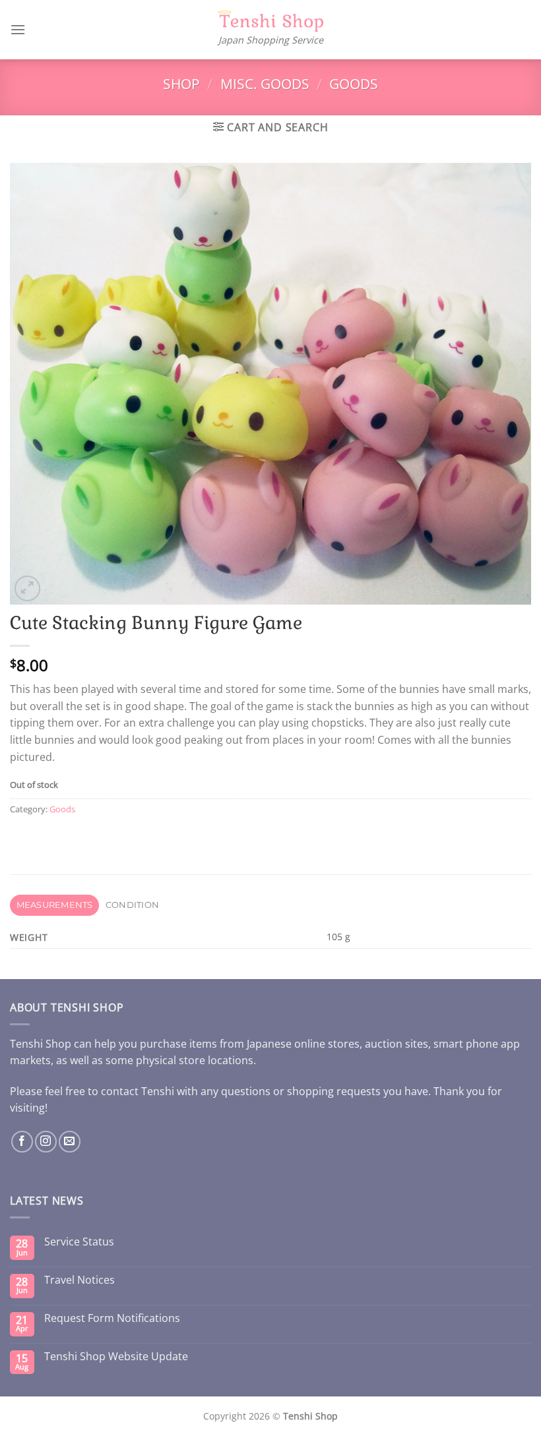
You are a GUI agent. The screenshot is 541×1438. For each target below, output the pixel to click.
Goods (353, 84)
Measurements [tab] (54, 905)
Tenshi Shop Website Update (116, 1356)
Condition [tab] (132, 905)
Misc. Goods (264, 84)
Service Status (79, 1242)
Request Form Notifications (112, 1318)
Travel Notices (79, 1280)
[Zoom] (27, 588)
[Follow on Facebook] (22, 1142)
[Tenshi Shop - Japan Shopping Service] (270, 21)
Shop (181, 84)
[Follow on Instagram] (46, 1142)
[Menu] (18, 29)
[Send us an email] (69, 1142)
